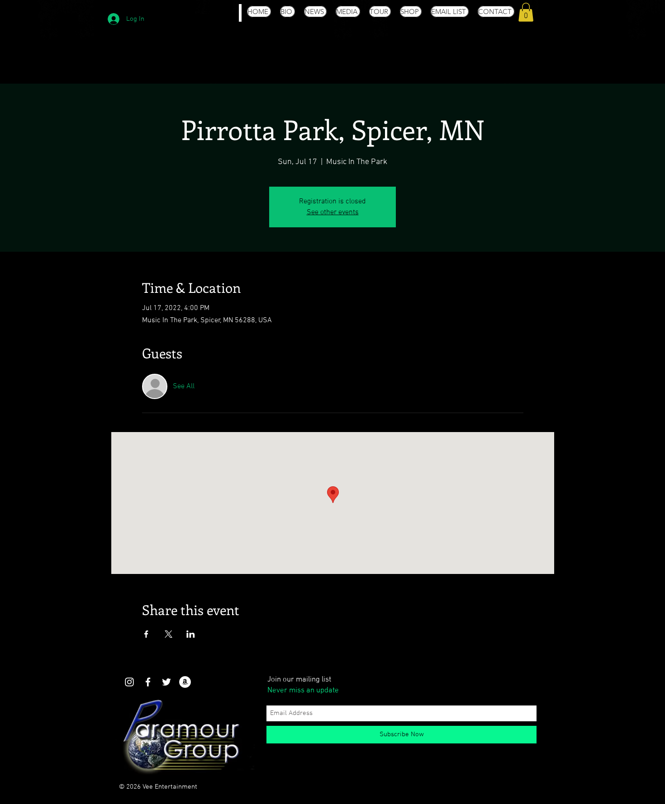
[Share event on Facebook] (146, 634)
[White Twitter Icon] (166, 682)
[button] (526, 12)
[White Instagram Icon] (129, 682)
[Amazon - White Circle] (185, 682)
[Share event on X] (168, 634)
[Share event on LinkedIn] (190, 634)
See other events (333, 212)
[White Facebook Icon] (148, 682)
